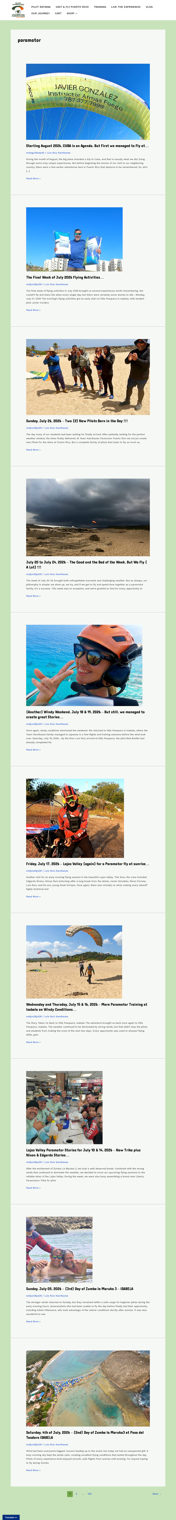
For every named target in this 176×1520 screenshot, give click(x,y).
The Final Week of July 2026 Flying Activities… (65, 277)
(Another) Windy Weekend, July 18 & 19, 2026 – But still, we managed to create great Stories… (85, 714)
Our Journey (40, 13)
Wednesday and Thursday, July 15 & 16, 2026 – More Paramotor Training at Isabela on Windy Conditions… (86, 1007)
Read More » (33, 179)
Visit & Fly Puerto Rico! (72, 6)
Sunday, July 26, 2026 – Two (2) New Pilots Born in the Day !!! (77, 421)
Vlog (149, 6)
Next (157, 1493)
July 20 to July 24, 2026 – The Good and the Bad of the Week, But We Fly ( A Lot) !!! (86, 565)
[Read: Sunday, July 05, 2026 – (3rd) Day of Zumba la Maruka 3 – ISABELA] (59, 1249)
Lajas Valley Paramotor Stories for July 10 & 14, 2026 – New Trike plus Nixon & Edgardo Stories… (83, 1153)
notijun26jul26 (34, 284)
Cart (58, 13)
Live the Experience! (126, 6)
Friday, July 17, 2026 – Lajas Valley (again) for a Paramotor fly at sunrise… (87, 863)
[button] (75, 13)
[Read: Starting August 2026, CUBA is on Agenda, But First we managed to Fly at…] (88, 101)
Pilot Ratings (41, 6)
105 (90, 1493)
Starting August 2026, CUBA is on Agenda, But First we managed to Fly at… (87, 145)
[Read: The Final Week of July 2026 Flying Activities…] (74, 239)
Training (100, 6)
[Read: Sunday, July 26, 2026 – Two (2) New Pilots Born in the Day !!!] (88, 376)
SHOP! (70, 13)
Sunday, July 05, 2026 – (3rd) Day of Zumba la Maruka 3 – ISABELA (79, 1288)
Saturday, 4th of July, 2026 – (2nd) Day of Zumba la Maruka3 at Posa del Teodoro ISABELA (85, 1435)
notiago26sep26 (35, 152)
